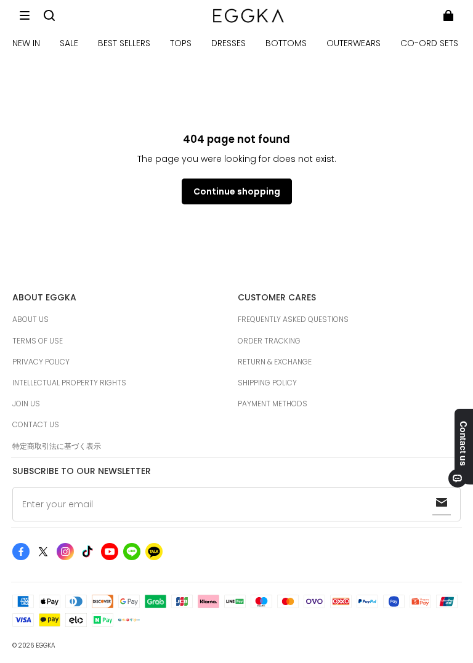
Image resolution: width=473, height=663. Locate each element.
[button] (24, 15)
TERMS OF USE (37, 341)
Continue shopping (236, 191)
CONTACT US (35, 424)
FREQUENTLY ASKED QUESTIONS (293, 319)
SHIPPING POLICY (267, 382)
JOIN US (26, 403)
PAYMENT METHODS (272, 403)
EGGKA (45, 645)
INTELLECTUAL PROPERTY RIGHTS (69, 382)
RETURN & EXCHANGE (275, 361)
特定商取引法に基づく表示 (56, 446)
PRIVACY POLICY (41, 361)
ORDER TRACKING (269, 341)
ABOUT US (30, 319)
